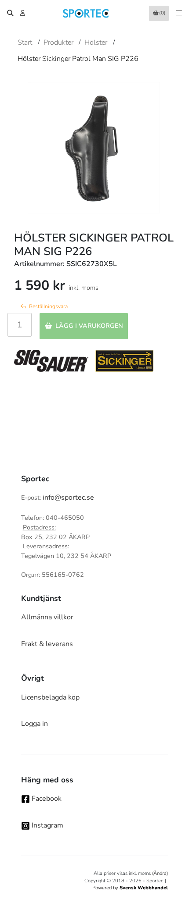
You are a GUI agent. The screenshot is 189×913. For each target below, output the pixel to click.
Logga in (34, 723)
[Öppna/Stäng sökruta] (10, 13)
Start (25, 42)
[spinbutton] (19, 325)
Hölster (95, 42)
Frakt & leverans (47, 644)
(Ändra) (160, 873)
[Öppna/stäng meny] (179, 13)
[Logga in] (23, 13)
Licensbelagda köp (50, 697)
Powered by (130, 888)
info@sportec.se (68, 497)
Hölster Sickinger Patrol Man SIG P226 (78, 59)
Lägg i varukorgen (89, 325)
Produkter (58, 42)
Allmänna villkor (47, 617)
